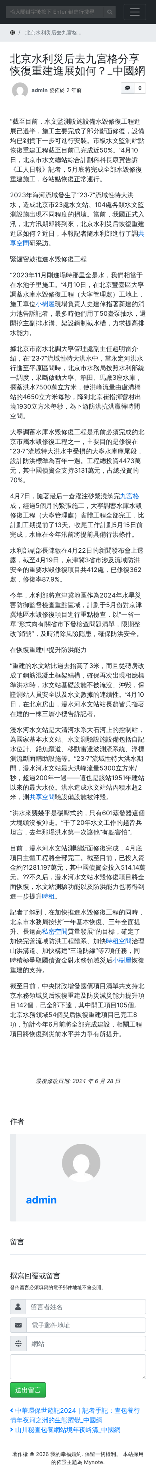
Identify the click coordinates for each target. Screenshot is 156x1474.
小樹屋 (45, 304)
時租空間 (119, 941)
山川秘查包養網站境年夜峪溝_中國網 (67, 1430)
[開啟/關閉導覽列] (135, 12)
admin (40, 89)
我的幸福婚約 (66, 1454)
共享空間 (42, 797)
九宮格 (129, 496)
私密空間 (55, 931)
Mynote (93, 1462)
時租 (48, 896)
